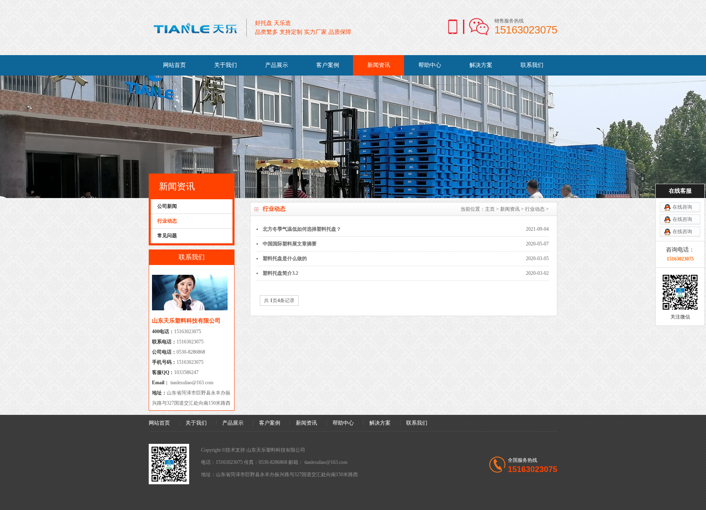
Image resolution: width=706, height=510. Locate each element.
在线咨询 (682, 207)
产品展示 (276, 65)
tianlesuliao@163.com (191, 382)
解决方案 (480, 65)
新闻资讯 (378, 65)
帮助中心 (429, 65)
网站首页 (174, 65)
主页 (490, 209)
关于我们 (225, 65)
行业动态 (535, 209)
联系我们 (532, 65)
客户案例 (327, 65)
